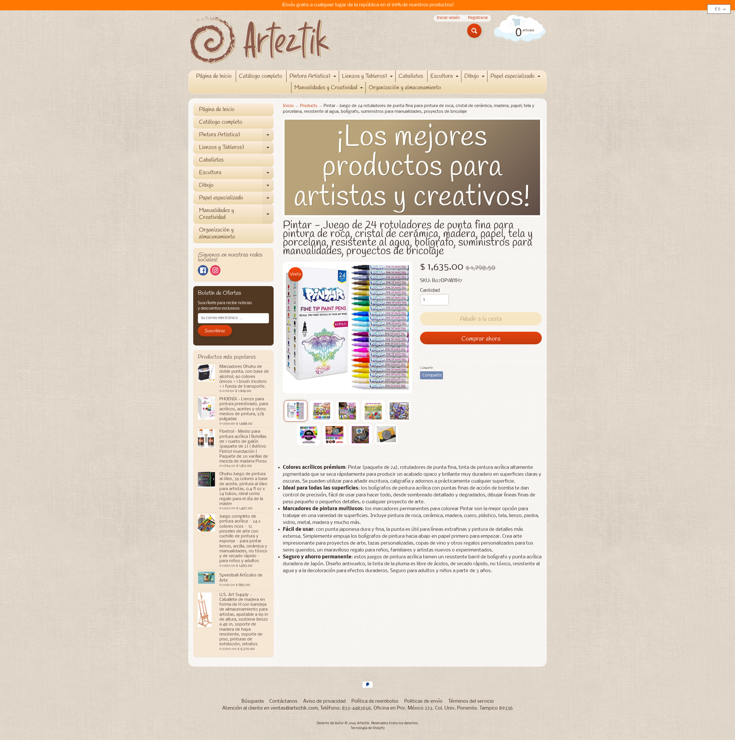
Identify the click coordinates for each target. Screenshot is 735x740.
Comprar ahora (480, 339)
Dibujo (475, 77)
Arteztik (363, 723)
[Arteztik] (260, 40)
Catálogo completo (260, 76)
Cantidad (430, 290)
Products (308, 106)
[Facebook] (203, 270)
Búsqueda (252, 701)
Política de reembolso (375, 701)
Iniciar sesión (448, 18)
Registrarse (478, 18)
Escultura (445, 77)
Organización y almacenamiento (405, 88)
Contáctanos (283, 701)
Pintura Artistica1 (313, 77)
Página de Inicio (214, 76)
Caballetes (411, 76)
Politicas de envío (423, 701)
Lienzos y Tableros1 (368, 77)
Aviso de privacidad (324, 701)
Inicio (288, 106)
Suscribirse (215, 331)
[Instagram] (215, 270)
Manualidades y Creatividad (329, 89)
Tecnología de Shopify (368, 728)
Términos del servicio (471, 701)
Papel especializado (516, 77)
